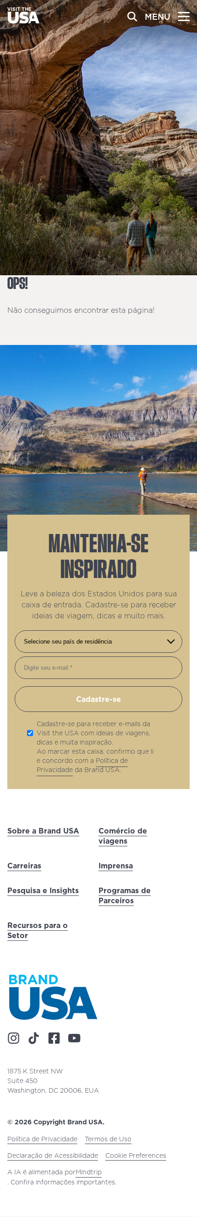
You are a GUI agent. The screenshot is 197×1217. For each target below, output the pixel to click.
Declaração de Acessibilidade (52, 1156)
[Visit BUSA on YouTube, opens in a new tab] (74, 1038)
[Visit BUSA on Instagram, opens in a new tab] (13, 1038)
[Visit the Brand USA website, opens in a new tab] (53, 997)
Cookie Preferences (135, 1156)
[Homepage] (23, 21)
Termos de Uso (108, 1139)
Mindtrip (89, 1172)
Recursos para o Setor (37, 930)
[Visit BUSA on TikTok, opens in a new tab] (33, 1038)
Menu (157, 16)
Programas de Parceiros (124, 895)
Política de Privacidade (42, 1139)
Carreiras (24, 866)
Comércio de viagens (122, 836)
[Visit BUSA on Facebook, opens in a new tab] (54, 1038)
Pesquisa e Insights (43, 890)
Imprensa (115, 866)
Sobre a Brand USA (43, 831)
